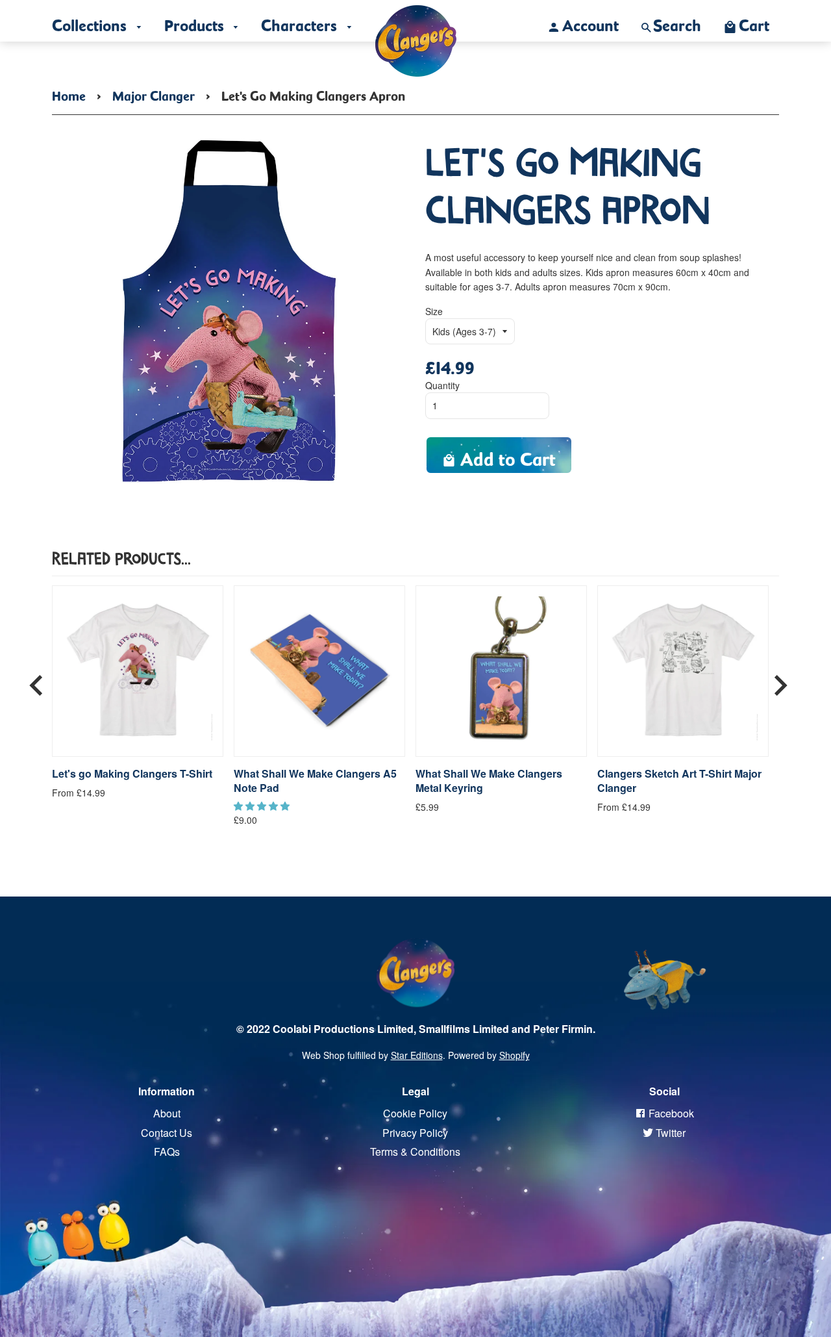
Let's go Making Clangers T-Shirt (132, 774)
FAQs (167, 1151)
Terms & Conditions (415, 1151)
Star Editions (417, 1055)
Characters (301, 22)
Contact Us (166, 1132)
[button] (263, 805)
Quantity (442, 385)
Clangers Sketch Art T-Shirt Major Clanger (679, 781)
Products (196, 22)
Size (434, 311)
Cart (754, 22)
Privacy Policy (415, 1132)
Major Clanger (153, 93)
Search (677, 22)
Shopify (514, 1055)
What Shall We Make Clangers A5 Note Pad (315, 781)
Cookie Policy (415, 1113)
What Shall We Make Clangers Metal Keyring (489, 781)
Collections (91, 22)
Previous (36, 680)
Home (69, 93)
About (166, 1113)
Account (590, 22)
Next (780, 680)
